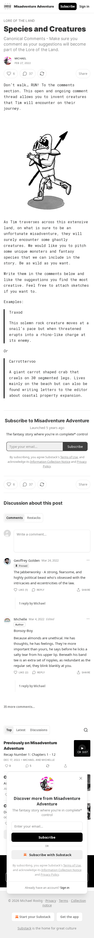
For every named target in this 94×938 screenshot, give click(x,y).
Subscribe (67, 6)
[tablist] (23, 517)
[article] (47, 754)
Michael (20, 58)
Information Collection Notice (61, 870)
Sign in (84, 6)
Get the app (69, 917)
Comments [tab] (14, 518)
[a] (82, 748)
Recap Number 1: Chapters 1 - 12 (30, 754)
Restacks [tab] (33, 518)
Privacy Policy (50, 874)
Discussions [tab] (38, 730)
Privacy (50, 900)
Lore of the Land (19, 21)
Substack (24, 928)
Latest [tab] (21, 730)
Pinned (23, 565)
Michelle (20, 619)
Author (19, 624)
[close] (80, 778)
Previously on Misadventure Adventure (30, 746)
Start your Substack (35, 917)
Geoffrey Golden (27, 560)
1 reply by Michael (32, 603)
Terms (63, 900)
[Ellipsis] (88, 560)
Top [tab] (9, 730)
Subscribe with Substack (50, 854)
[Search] (85, 730)
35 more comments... (19, 707)
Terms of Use (72, 865)
